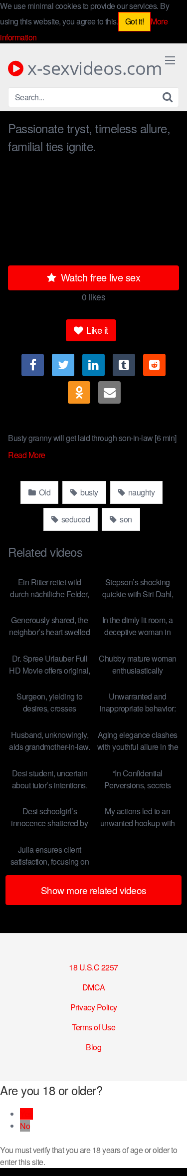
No (25, 1126)
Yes (26, 1114)
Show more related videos (94, 890)
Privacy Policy (93, 1007)
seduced (74, 519)
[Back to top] (170, 1154)
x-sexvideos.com (92, 68)
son (125, 519)
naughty (140, 492)
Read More (27, 455)
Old (43, 492)
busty (88, 492)
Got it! (134, 21)
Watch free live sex (99, 277)
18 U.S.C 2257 (93, 967)
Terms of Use (93, 1027)
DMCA (93, 987)
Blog (93, 1047)
